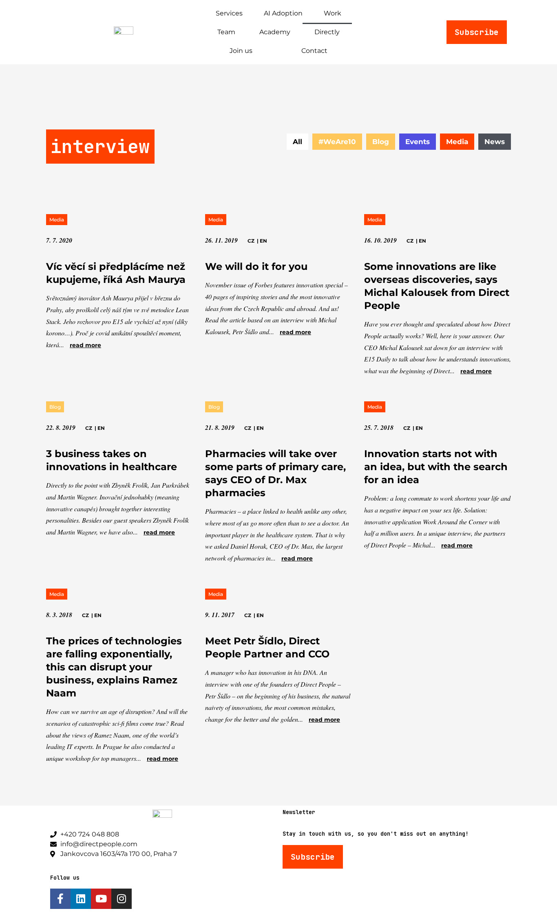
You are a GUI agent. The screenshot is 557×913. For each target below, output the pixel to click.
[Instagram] (121, 899)
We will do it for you (256, 266)
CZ (251, 241)
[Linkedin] (81, 899)
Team (226, 32)
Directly (327, 32)
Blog (380, 142)
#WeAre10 (337, 142)
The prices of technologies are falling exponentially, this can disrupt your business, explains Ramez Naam (114, 667)
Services (229, 13)
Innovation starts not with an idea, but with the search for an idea (436, 467)
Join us (241, 51)
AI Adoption (283, 13)
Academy (274, 32)
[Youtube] (101, 899)
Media (457, 142)
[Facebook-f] (60, 899)
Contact (314, 51)
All (297, 142)
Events (417, 142)
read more (85, 345)
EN (263, 241)
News (494, 142)
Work (332, 13)
